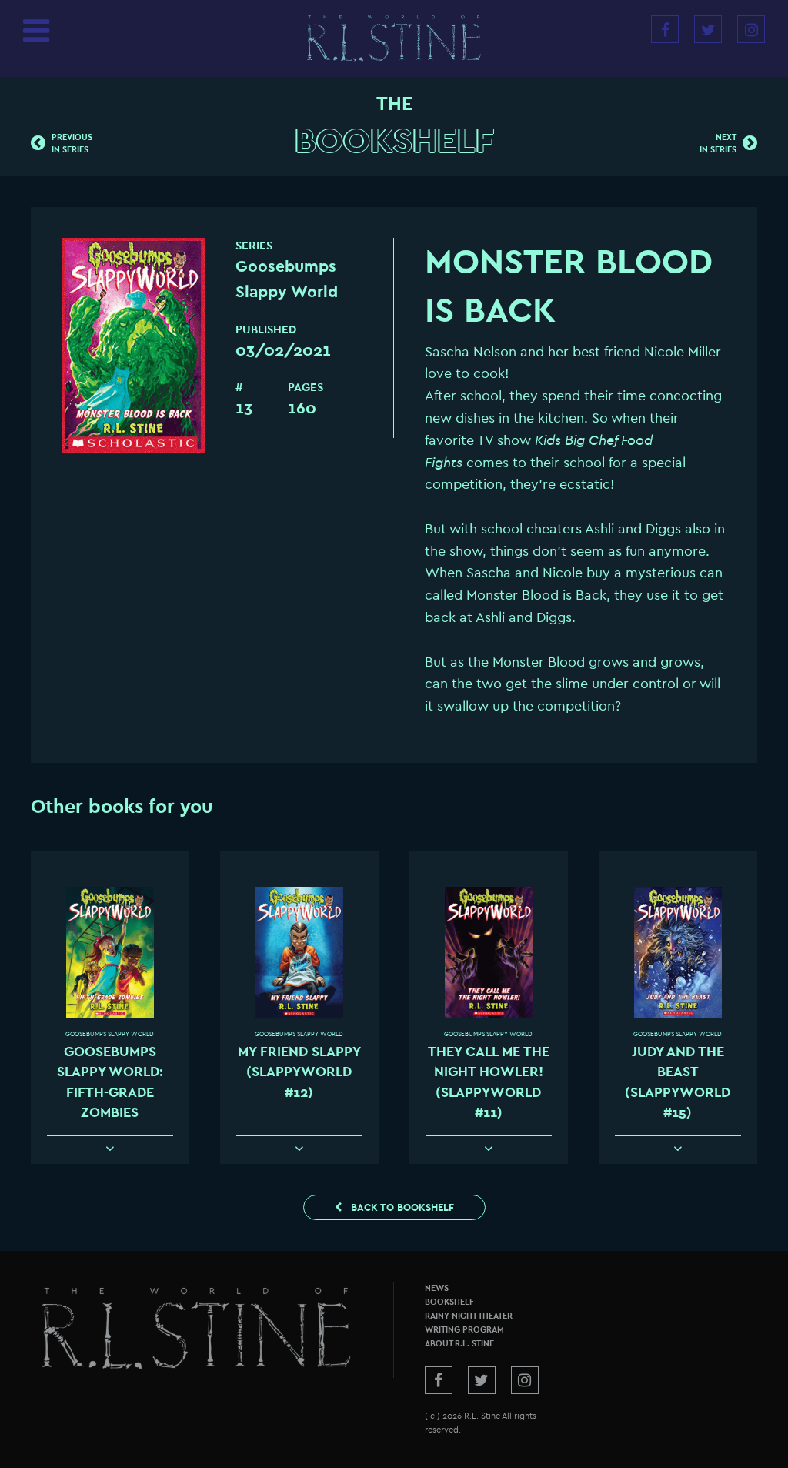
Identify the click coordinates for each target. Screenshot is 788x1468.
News (437, 1288)
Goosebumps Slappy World (109, 1034)
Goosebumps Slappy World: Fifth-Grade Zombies (110, 1082)
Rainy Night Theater (469, 1316)
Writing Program (464, 1330)
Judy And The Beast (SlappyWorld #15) (677, 1082)
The (394, 103)
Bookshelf (394, 141)
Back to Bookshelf (401, 1207)
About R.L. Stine (459, 1344)
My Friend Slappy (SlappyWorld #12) (299, 1072)
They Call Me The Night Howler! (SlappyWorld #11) (488, 1082)
